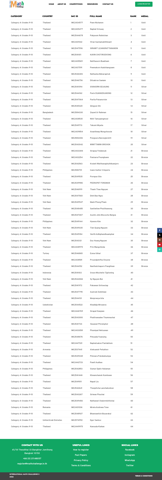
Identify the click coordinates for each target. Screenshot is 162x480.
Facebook (130, 450)
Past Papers (81, 455)
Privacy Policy (81, 460)
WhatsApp (130, 460)
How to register (81, 450)
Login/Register (144, 4)
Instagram (130, 455)
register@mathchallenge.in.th (32, 463)
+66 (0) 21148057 (32, 458)
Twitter (130, 465)
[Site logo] (17, 4)
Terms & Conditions (81, 465)
